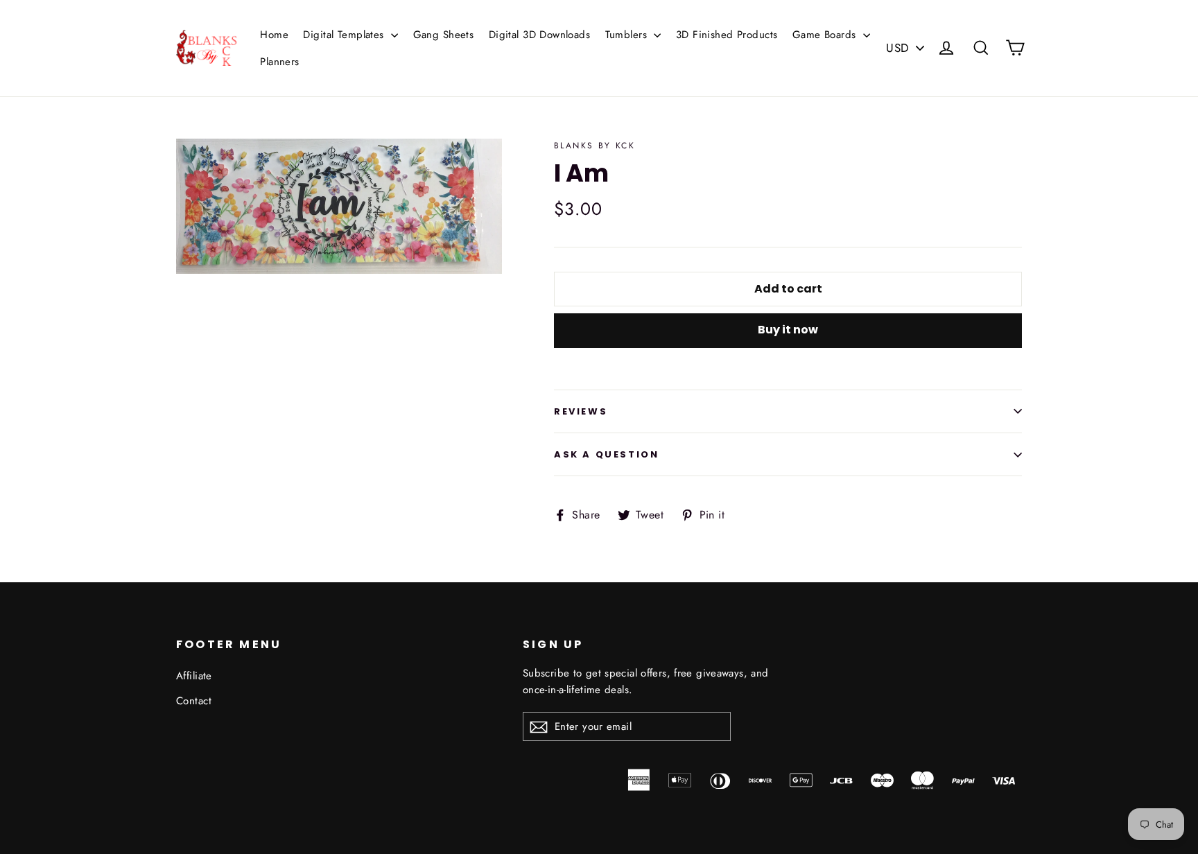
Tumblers (628, 34)
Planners (279, 61)
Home (274, 34)
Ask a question (606, 454)
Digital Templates (345, 34)
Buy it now (788, 330)
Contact (193, 700)
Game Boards (826, 34)
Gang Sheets (443, 34)
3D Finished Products (727, 34)
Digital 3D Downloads (540, 34)
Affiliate (194, 675)
